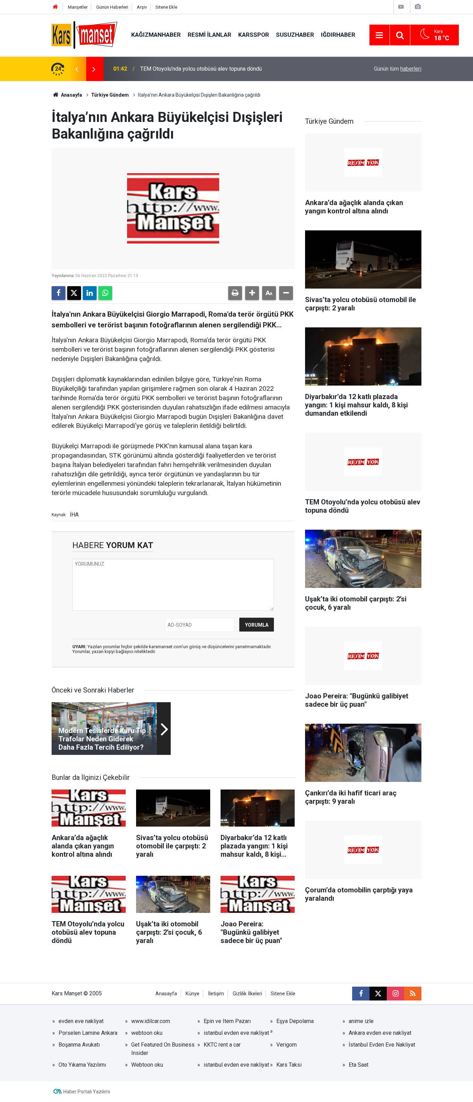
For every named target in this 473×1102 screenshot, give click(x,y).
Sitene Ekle (166, 7)
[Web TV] (401, 6)
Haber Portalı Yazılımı (86, 1091)
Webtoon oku (147, 1064)
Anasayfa (71, 95)
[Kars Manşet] (84, 34)
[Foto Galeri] (417, 6)
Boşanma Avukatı (79, 1044)
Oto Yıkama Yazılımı (82, 1064)
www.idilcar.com (150, 1021)
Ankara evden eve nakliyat (380, 1033)
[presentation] (76, 69)
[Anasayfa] (55, 7)
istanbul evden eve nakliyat (236, 1033)
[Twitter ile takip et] (378, 993)
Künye (192, 994)
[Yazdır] (235, 293)
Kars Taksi (289, 1064)
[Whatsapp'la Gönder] (105, 293)
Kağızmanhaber (156, 34)
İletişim (216, 994)
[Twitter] (74, 293)
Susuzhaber (295, 34)
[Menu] (379, 35)
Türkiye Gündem (110, 95)
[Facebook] (58, 293)
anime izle (361, 1021)
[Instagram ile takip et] (395, 993)
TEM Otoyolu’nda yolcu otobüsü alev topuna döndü (201, 68)
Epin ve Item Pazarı (227, 1021)
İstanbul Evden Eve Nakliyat (382, 1044)
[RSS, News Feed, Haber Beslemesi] (412, 993)
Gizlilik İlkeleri (247, 994)
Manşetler (78, 7)
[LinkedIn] (90, 293)
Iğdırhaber (338, 34)
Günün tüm (397, 68)
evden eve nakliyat (81, 1021)
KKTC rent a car (222, 1044)
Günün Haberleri (112, 7)
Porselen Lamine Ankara (88, 1033)
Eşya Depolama (295, 1021)
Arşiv (142, 7)
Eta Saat (358, 1064)
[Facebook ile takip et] (360, 993)
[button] (252, 293)
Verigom (286, 1044)
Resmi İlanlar (209, 34)
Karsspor (253, 34)
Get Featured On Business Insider (163, 1048)
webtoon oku (146, 1033)
